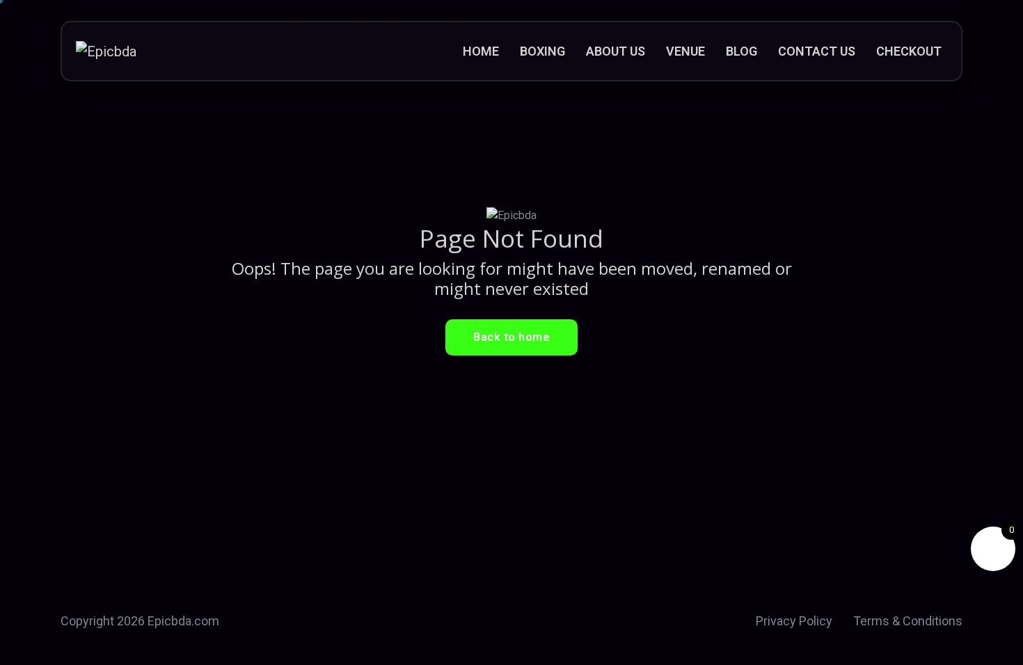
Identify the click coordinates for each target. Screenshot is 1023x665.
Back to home (511, 337)
